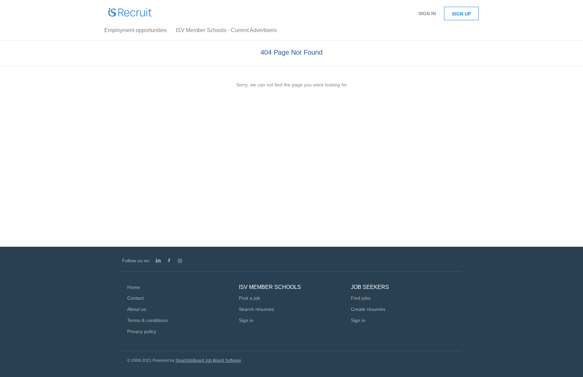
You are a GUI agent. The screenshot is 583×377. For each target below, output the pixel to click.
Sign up (461, 14)
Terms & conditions (147, 320)
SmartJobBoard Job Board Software (208, 360)
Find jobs (360, 298)
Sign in (427, 13)
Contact (135, 298)
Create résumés (368, 309)
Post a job (249, 298)
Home (133, 287)
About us (136, 309)
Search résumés (256, 309)
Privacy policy (141, 331)
